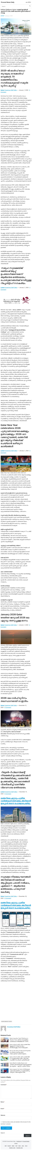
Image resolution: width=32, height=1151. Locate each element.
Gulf (16, 1145)
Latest (2, 15)
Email (2, 1108)
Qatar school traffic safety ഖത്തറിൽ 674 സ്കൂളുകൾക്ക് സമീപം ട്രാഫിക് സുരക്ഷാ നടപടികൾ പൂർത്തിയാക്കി (20, 1058)
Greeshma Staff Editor (10, 90)
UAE (6, 1145)
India (19, 1145)
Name (3, 1102)
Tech (26, 1145)
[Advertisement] (16, 1004)
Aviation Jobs (12, 1147)
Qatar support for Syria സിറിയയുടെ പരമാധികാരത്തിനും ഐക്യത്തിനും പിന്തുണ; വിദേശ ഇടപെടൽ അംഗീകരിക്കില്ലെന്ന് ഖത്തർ (20, 1071)
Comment (4, 1084)
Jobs (23, 1145)
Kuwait (9, 1145)
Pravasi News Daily (7, 2)
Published (18, 1141)
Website (3, 1115)
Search (3, 1133)
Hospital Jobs (19, 1147)
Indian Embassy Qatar (6, 1021)
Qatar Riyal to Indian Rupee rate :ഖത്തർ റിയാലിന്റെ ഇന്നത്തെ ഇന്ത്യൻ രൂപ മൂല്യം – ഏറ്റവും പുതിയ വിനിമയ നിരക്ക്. (20, 1065)
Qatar (2, 90)
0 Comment (7, 707)
